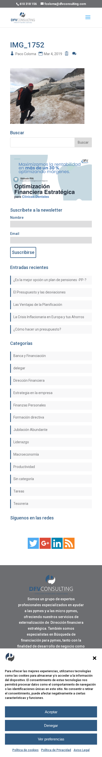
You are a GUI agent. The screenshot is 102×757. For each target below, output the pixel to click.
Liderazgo (21, 442)
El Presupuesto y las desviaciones (39, 292)
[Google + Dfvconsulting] (45, 548)
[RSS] (69, 548)
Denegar (51, 725)
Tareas (18, 491)
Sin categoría (23, 479)
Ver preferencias (51, 739)
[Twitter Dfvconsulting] (33, 548)
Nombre (17, 218)
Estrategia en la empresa (32, 393)
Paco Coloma (25, 54)
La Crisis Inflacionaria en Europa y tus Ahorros (48, 317)
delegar (19, 368)
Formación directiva (28, 417)
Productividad (24, 467)
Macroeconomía (26, 454)
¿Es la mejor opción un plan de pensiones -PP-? (49, 280)
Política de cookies (25, 750)
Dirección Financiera (29, 380)
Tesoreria (20, 504)
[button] (94, 658)
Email (14, 234)
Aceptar (51, 712)
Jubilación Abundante (30, 430)
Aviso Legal (82, 750)
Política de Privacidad (56, 750)
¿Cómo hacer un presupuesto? (37, 329)
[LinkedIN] (57, 548)
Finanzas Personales (29, 405)
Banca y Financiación (29, 356)
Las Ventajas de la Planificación (37, 305)
